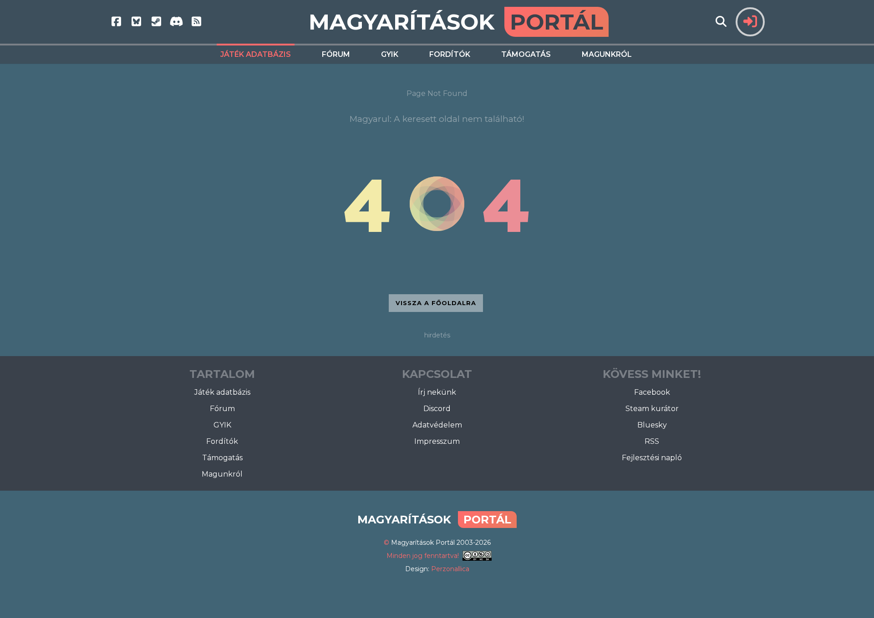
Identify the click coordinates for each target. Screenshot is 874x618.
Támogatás (526, 54)
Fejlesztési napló (652, 457)
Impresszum (437, 441)
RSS (652, 441)
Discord (437, 408)
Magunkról (607, 54)
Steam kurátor (652, 408)
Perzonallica (450, 569)
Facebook (652, 392)
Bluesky (652, 425)
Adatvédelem (437, 425)
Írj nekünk (437, 392)
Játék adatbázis (255, 54)
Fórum (336, 54)
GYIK (389, 54)
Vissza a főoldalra (436, 302)
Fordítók (449, 54)
